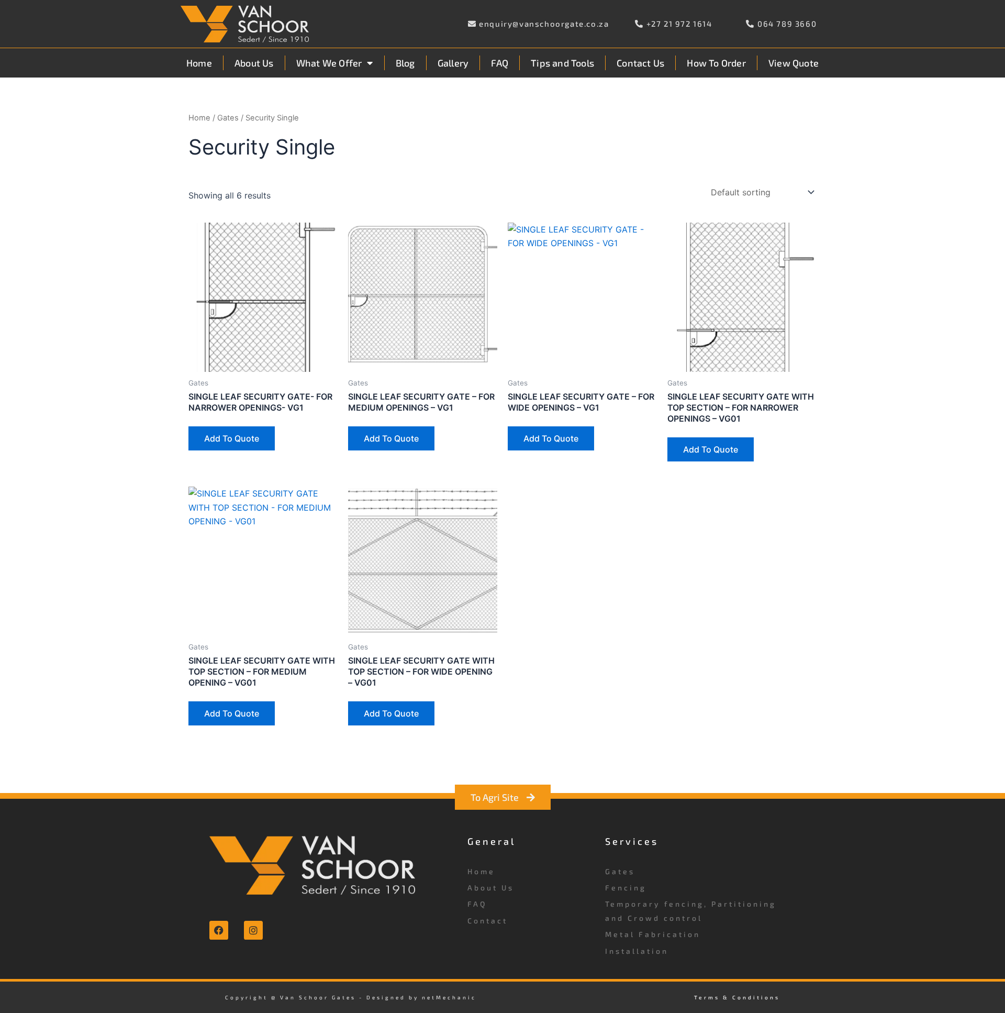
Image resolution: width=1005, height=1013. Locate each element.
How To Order (716, 63)
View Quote (793, 63)
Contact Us (640, 63)
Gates (228, 118)
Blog (405, 63)
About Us (254, 63)
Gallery (453, 63)
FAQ (499, 63)
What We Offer (329, 63)
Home (199, 63)
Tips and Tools (562, 63)
